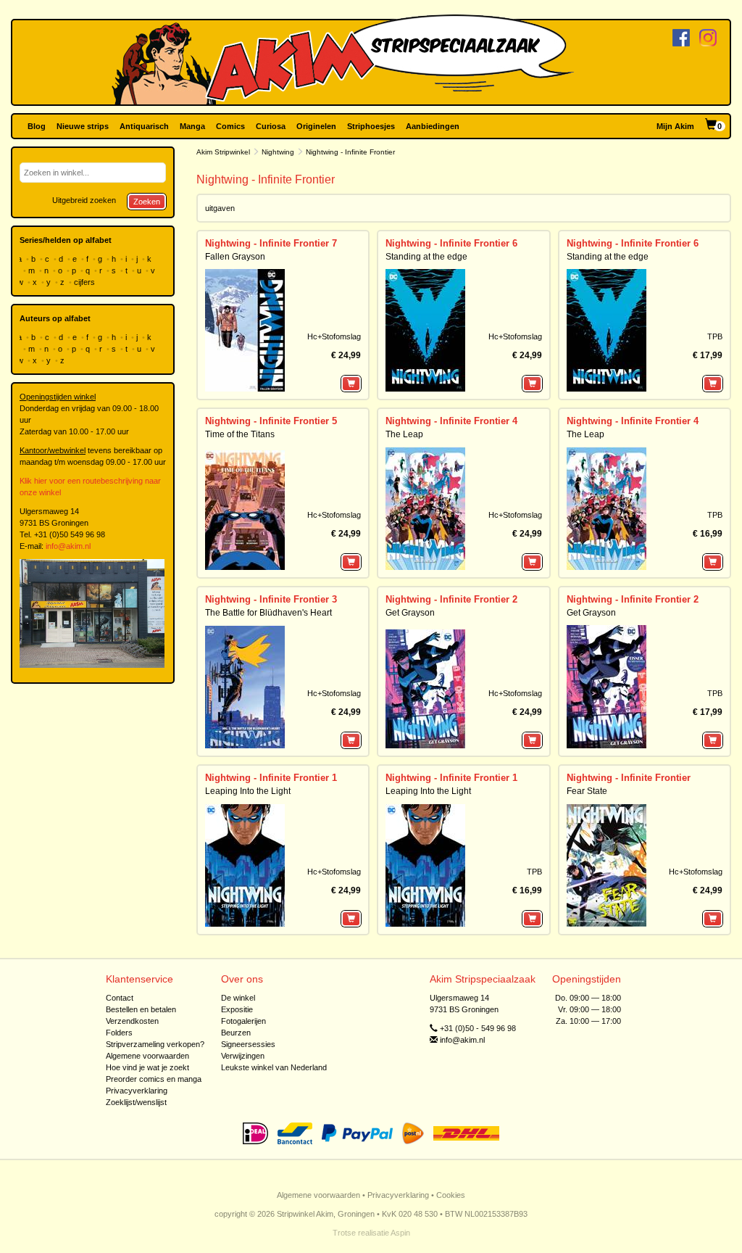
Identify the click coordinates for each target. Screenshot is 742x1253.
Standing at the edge (426, 257)
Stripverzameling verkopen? (155, 1044)
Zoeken (146, 201)
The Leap (404, 434)
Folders (119, 1032)
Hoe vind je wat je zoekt (147, 1067)
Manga (192, 126)
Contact (119, 997)
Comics (230, 126)
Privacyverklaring (136, 1090)
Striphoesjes (371, 126)
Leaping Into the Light (248, 791)
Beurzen (236, 1032)
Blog (37, 126)
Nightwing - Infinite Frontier (629, 777)
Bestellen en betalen (141, 1009)
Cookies (450, 1195)
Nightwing (278, 152)
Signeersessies (248, 1044)
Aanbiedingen (432, 126)
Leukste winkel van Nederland (274, 1067)
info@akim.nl (68, 546)
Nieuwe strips (83, 126)
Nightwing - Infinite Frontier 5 (271, 420)
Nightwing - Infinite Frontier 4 (451, 420)
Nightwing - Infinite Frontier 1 (271, 777)
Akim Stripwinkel (223, 152)
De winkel (238, 997)
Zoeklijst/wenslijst (136, 1102)
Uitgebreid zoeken (84, 200)
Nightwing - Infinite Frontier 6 (451, 243)
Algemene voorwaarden (147, 1055)
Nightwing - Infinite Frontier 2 (451, 599)
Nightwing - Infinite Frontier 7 (271, 243)
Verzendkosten (132, 1021)
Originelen (316, 126)
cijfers (85, 282)
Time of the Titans (240, 434)
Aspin (400, 1232)
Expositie (237, 1009)
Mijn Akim (675, 126)
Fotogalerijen (243, 1021)
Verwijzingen (242, 1055)
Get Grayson (410, 613)
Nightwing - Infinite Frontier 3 (271, 599)
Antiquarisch (144, 126)
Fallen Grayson (235, 257)
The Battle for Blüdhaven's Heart (268, 613)
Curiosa (270, 126)
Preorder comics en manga (153, 1079)
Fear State (587, 791)
